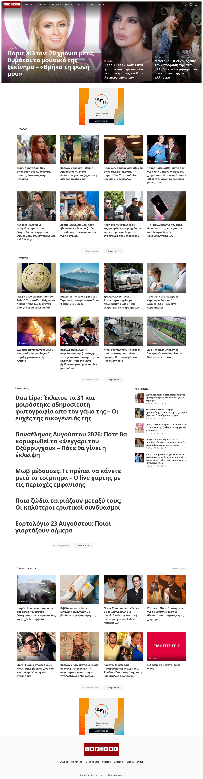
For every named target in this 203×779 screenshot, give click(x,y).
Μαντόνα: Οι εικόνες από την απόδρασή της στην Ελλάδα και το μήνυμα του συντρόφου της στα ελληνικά (176, 69)
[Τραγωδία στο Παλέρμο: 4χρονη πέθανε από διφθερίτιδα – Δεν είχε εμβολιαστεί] (166, 278)
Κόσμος (165, 218)
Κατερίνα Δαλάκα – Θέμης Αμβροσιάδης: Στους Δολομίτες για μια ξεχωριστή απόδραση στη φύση (78, 173)
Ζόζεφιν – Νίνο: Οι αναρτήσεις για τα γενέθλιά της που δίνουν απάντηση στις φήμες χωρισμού (166, 613)
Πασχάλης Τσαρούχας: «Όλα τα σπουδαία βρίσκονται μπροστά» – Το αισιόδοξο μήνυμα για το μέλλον (123, 173)
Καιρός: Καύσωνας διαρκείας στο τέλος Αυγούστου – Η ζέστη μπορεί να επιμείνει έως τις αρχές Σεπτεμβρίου (36, 613)
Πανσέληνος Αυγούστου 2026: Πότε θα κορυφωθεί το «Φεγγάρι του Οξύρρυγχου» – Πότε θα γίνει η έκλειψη (71, 444)
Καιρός (24, 601)
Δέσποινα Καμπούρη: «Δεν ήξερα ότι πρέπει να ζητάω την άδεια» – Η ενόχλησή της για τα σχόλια (78, 230)
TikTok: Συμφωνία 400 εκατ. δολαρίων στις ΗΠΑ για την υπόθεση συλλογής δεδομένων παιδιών (165, 230)
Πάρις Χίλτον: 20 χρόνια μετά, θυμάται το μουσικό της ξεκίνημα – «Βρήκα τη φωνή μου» (51, 63)
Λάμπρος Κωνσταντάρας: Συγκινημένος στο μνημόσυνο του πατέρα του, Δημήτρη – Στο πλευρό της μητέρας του (123, 230)
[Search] (195, 4)
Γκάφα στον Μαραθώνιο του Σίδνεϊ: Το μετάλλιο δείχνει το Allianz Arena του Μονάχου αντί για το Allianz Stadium (36, 302)
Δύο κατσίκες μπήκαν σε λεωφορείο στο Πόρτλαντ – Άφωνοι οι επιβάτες (164, 353)
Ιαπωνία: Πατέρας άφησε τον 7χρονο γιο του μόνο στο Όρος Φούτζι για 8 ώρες (79, 300)
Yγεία (67, 601)
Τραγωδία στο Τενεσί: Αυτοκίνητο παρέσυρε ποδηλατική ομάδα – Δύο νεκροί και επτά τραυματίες (121, 302)
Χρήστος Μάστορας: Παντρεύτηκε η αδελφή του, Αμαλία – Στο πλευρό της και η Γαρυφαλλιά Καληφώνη (123, 670)
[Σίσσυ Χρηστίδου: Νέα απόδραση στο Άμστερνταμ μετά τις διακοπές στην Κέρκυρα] (36, 149)
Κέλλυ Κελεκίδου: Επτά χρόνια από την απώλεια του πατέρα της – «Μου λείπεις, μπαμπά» (124, 71)
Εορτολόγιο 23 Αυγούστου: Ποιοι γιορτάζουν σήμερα (63, 526)
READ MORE (87, 80)
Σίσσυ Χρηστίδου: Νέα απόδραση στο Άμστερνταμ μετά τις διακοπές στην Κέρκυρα (34, 173)
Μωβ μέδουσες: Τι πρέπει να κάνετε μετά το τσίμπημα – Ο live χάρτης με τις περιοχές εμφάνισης (68, 477)
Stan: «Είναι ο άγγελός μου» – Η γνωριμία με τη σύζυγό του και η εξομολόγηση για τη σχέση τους (35, 670)
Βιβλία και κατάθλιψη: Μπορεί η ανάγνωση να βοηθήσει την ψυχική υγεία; (78, 611)
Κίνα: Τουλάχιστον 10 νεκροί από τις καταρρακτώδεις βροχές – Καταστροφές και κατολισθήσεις (122, 355)
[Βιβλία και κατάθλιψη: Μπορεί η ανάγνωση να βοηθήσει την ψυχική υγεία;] (79, 589)
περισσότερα (178, 568)
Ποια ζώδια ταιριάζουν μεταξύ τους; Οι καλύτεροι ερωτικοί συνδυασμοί (68, 503)
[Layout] (12, 4)
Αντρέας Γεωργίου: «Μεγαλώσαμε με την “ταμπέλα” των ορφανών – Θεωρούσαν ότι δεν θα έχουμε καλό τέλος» (36, 232)
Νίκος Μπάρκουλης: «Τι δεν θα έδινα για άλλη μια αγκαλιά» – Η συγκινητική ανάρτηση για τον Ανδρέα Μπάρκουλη (121, 615)
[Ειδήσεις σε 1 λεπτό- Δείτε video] (166, 646)
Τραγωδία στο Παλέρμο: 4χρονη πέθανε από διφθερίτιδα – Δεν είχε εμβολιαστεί (162, 302)
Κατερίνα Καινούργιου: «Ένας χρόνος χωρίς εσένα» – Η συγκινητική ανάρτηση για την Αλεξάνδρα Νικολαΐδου (79, 670)
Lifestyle (13, 48)
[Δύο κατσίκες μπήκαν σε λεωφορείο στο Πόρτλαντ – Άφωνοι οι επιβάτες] (166, 331)
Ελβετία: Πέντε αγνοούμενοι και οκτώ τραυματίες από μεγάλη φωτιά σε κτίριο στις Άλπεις (35, 355)
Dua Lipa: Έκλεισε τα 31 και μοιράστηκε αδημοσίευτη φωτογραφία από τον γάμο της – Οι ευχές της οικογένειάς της (66, 407)
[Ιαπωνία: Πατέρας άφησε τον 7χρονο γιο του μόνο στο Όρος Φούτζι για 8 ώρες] (79, 278)
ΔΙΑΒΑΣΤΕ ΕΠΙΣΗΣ (28, 568)
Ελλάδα (110, 61)
